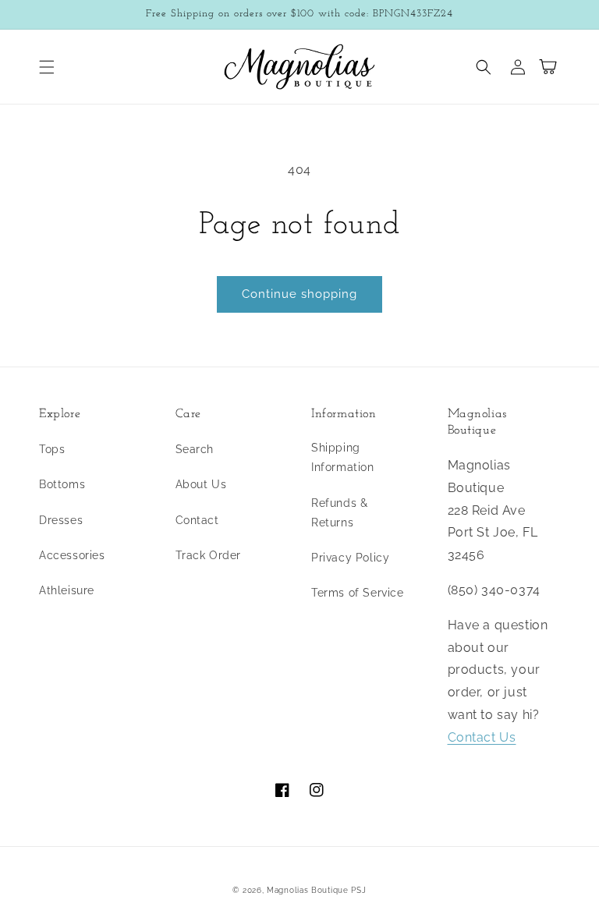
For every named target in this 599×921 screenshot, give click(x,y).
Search (194, 449)
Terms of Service (357, 592)
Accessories (72, 555)
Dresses (61, 520)
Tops (52, 449)
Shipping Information (342, 457)
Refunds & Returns (339, 513)
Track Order (208, 555)
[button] (47, 67)
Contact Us (482, 737)
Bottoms (62, 484)
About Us (201, 484)
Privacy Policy (350, 557)
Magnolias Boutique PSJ (316, 890)
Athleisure (66, 590)
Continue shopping (299, 294)
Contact (197, 520)
